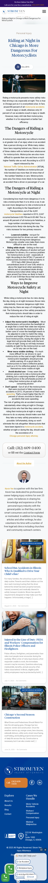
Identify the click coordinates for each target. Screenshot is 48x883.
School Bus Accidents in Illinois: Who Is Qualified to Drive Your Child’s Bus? (23, 571)
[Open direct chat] (41, 849)
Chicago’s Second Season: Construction (19, 716)
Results (7, 805)
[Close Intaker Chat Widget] (45, 849)
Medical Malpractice (31, 823)
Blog (6, 809)
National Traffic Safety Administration (20, 166)
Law (40, 615)
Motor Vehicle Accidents (32, 805)
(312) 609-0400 (38, 5)
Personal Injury (32, 817)
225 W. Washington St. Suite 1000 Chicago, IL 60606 (33, 836)
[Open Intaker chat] (18, 881)
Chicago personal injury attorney (24, 436)
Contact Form (32, 452)
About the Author (24, 463)
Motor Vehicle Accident (32, 543)
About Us (8, 801)
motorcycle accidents (34, 107)
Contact (7, 814)
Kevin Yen (9, 488)
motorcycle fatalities (13, 214)
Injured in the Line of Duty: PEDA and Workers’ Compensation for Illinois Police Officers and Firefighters (23, 644)
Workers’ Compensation (32, 812)
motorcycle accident (34, 427)
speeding (10, 394)
